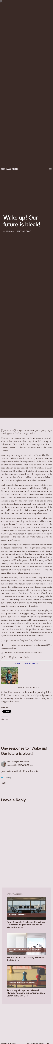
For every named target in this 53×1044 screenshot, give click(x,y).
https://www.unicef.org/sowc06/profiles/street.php (25, 640)
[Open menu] (50, 169)
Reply (3, 783)
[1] (26, 467)
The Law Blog (9, 169)
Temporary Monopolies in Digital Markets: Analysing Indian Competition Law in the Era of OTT (26, 993)
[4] (34, 613)
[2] (32, 470)
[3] (25, 613)
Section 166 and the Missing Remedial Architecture (25, 959)
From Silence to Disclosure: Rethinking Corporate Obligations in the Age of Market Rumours (26, 925)
